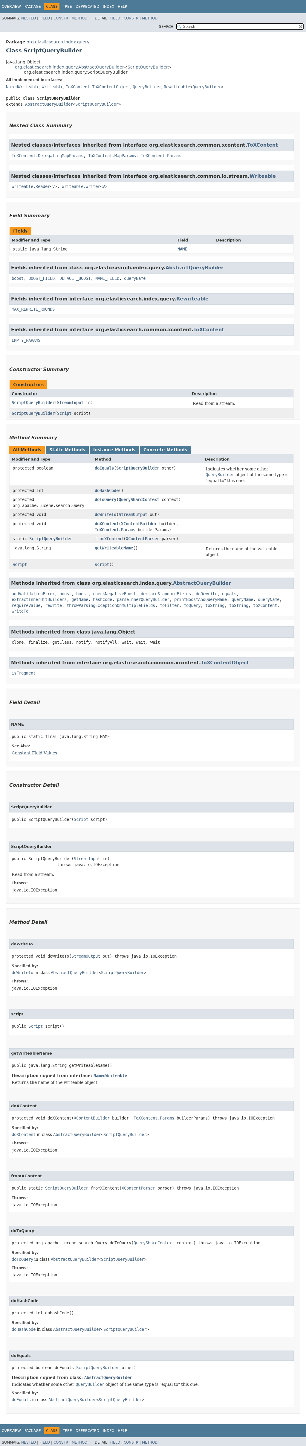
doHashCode (107, 490)
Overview (11, 6)
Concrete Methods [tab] (165, 449)
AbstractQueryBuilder (49, 104)
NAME (182, 249)
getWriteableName (114, 548)
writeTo (20, 611)
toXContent (265, 605)
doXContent (107, 523)
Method (79, 18)
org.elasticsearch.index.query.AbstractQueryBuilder (69, 67)
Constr (60, 18)
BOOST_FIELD (41, 278)
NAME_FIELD (107, 278)
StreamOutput (133, 514)
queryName (135, 278)
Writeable (52, 86)
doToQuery (105, 499)
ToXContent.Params (161, 155)
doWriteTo (105, 514)
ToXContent (78, 86)
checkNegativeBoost (114, 593)
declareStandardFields (166, 593)
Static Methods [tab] (67, 449)
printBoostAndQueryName (200, 599)
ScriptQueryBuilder (148, 67)
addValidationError (33, 593)
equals (229, 593)
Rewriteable (177, 86)
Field (44, 18)
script (102, 564)
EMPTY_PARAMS (26, 340)
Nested (28, 18)
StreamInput (70, 402)
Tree (67, 6)
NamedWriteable (22, 86)
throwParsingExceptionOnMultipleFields (111, 605)
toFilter (169, 605)
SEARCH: (167, 27)
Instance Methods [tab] (114, 449)
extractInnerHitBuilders (39, 599)
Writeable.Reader (31, 186)
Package (33, 6)
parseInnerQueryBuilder (143, 599)
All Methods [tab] (27, 449)
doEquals (104, 468)
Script (64, 413)
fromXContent (109, 538)
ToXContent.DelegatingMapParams (47, 155)
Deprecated (87, 6)
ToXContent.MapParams (112, 155)
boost (18, 278)
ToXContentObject (111, 86)
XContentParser (142, 538)
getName (79, 599)
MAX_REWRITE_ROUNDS (33, 309)
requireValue (26, 605)
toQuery (192, 605)
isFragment (24, 673)
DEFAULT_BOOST (75, 278)
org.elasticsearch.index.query (58, 42)
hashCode (102, 599)
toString (214, 605)
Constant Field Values (34, 753)
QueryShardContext (139, 499)
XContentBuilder (139, 523)
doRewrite (206, 593)
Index (108, 6)
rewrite (53, 605)
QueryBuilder (147, 86)
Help (122, 6)
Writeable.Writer (81, 186)
